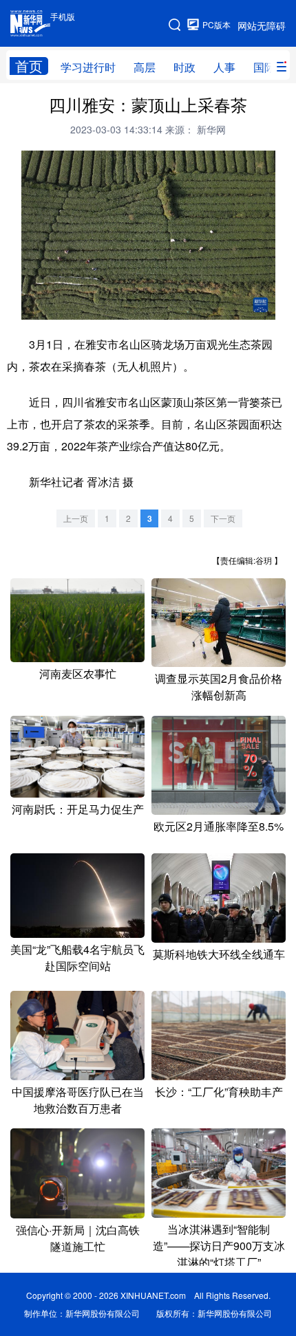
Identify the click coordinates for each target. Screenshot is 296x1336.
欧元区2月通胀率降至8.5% (219, 826)
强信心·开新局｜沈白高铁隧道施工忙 (78, 1238)
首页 (29, 66)
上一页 (75, 518)
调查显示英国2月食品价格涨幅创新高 (218, 686)
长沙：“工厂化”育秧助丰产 (219, 1091)
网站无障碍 (261, 25)
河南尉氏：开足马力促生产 (78, 809)
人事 (224, 67)
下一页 (223, 518)
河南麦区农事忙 (77, 673)
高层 (145, 67)
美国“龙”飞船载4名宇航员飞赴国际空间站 (77, 957)
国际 (264, 67)
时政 (184, 67)
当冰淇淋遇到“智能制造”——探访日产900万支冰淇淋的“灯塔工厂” (219, 1245)
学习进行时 (88, 67)
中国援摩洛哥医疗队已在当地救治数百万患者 (78, 1100)
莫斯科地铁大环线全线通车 (219, 954)
